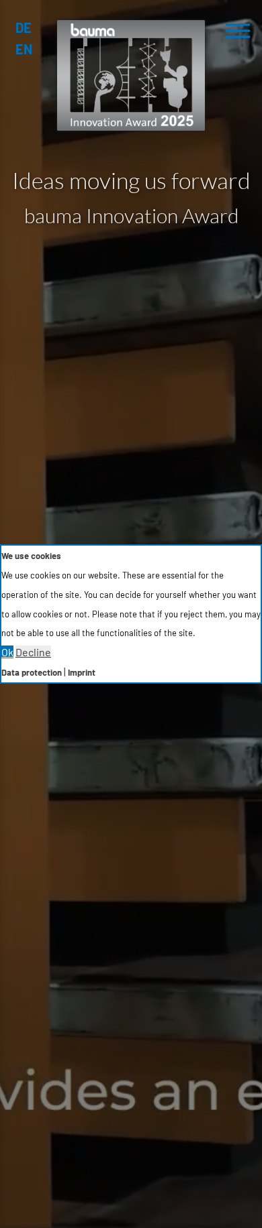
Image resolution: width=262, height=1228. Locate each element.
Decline (33, 652)
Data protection (31, 672)
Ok (7, 652)
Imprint (81, 672)
